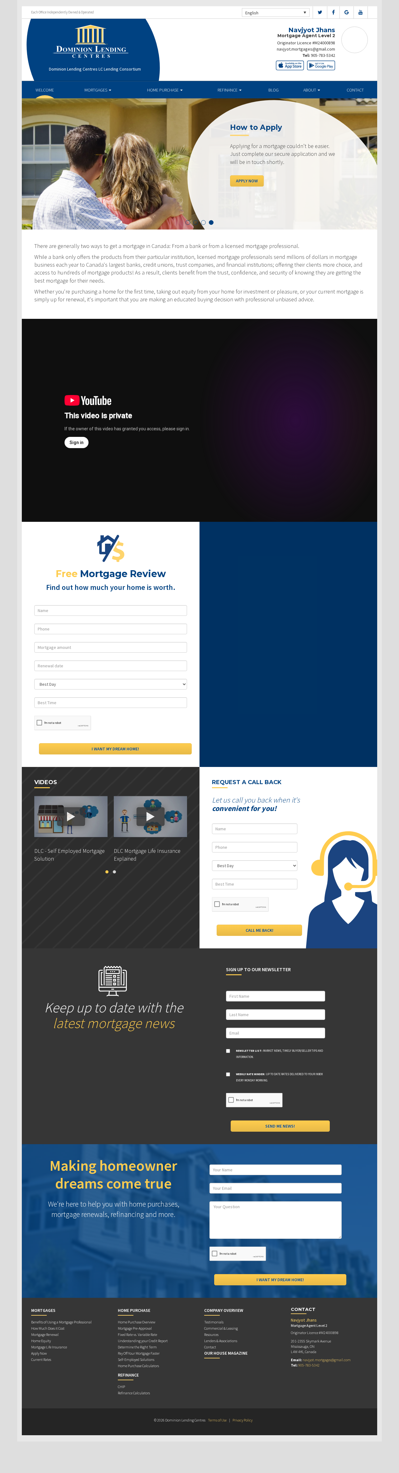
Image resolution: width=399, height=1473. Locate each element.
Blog (273, 90)
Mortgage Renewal (45, 1334)
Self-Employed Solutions (136, 1359)
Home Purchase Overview (136, 1322)
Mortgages (96, 90)
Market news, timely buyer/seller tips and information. (279, 1054)
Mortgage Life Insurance (49, 1347)
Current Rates (41, 1359)
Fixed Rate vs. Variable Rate (137, 1334)
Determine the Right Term (137, 1347)
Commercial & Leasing (221, 1328)
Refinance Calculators (134, 1393)
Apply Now (247, 181)
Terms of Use (217, 1420)
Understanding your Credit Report (143, 1340)
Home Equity (41, 1340)
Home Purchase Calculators (138, 1365)
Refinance (228, 90)
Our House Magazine (226, 1353)
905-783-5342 (323, 55)
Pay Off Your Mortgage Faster (139, 1353)
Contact (355, 90)
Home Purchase (163, 90)
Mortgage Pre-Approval (135, 1328)
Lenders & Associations (220, 1340)
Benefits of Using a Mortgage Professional (61, 1322)
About (310, 90)
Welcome (45, 90)
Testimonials (214, 1322)
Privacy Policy (242, 1420)
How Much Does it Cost (48, 1328)
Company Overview (223, 1310)
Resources (211, 1334)
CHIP (121, 1386)
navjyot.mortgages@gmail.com (306, 49)
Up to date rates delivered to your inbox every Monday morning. (279, 1077)
